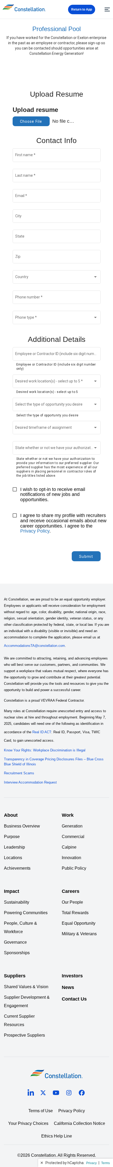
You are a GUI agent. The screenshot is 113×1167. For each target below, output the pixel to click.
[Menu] (106, 9)
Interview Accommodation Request (30, 782)
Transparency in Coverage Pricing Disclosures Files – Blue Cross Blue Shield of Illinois (54, 761)
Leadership (14, 847)
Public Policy (74, 868)
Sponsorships (17, 953)
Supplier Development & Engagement (27, 1001)
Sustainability (16, 902)
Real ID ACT (41, 732)
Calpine (69, 847)
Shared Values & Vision (26, 986)
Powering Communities (26, 912)
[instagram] (69, 1093)
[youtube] (56, 1093)
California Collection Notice (79, 1123)
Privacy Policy (34, 531)
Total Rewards (75, 912)
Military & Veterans (79, 934)
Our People (72, 902)
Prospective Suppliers (24, 1035)
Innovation (71, 857)
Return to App (81, 9)
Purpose (12, 836)
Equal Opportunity (78, 923)
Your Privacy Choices (28, 1123)
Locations (13, 857)
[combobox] (56, 278)
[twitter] (43, 1093)
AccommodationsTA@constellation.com (34, 646)
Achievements (17, 868)
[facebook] (81, 1093)
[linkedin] (31, 1093)
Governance (15, 942)
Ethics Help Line (56, 1136)
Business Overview (22, 826)
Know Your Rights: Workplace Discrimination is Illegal (44, 750)
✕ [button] (41, 1163)
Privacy (91, 1163)
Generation (72, 826)
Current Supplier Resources (19, 1020)
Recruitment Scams (19, 773)
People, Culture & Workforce (20, 927)
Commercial (73, 836)
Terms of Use (40, 1111)
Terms (105, 1163)
